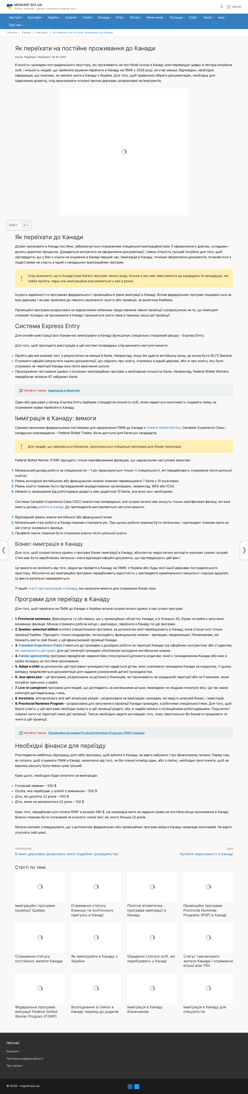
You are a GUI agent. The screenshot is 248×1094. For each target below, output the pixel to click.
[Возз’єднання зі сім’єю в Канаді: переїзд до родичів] (96, 988)
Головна (12, 32)
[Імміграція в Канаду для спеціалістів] (208, 988)
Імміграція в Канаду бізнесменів (144, 1009)
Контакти (13, 1051)
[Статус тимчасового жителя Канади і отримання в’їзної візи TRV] (208, 938)
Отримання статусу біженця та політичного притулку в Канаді (92, 910)
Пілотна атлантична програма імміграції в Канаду (146, 910)
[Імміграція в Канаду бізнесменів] (152, 988)
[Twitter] (136, 1086)
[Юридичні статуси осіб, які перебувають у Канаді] (152, 938)
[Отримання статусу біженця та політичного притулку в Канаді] (96, 887)
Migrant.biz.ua (28, 5)
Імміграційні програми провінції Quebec (35, 908)
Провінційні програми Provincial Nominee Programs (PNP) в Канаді (204, 910)
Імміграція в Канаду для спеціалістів (204, 1009)
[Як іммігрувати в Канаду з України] (96, 938)
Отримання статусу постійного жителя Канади (39, 958)
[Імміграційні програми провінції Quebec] (40, 887)
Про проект (14, 1065)
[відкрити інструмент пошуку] (221, 6)
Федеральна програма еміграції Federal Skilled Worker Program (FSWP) (36, 1012)
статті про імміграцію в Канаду (52, 588)
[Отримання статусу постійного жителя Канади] (40, 938)
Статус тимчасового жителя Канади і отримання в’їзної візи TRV (208, 961)
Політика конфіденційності (25, 1058)
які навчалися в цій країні (35, 650)
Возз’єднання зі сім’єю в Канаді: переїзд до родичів (95, 1009)
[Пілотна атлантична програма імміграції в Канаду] (152, 887)
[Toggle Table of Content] (23, 225)
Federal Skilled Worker (163, 428)
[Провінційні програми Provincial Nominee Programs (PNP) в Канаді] (208, 887)
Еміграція (41, 32)
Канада (26, 32)
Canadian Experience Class (40, 645)
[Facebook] (130, 1086)
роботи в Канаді (50, 507)
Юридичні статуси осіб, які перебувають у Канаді (151, 958)
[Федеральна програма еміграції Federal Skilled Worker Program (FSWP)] (40, 988)
